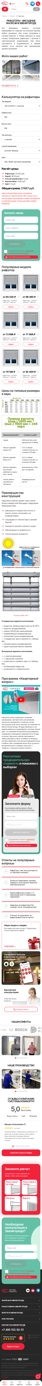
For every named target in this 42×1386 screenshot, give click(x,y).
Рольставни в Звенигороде (14, 1307)
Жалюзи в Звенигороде (13, 1300)
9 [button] (27, 1146)
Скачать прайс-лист (21, 615)
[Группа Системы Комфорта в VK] (28, 1291)
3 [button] (19, 1058)
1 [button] (15, 1058)
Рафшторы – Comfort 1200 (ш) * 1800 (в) (10, 301)
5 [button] (22, 1058)
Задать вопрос (13, 1346)
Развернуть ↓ (10, 85)
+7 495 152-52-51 (13, 1329)
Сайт (23, 1116)
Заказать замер (27, 3)
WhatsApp (33, 1116)
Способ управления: (9, 146)
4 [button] (21, 1058)
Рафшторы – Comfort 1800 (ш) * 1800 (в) (30, 339)
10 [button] (29, 1146)
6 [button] (24, 1058)
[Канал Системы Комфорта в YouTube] (33, 1291)
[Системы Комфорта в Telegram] (38, 1291)
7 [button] (26, 1058)
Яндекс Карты (12, 1116)
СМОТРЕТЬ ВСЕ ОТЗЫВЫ (21, 1153)
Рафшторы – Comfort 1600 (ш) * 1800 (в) (10, 339)
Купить (11, 307)
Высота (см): (6, 124)
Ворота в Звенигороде (12, 1313)
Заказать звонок (22, 1009)
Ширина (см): (7, 113)
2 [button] (17, 1058)
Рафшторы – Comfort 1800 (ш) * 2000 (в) (10, 376)
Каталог (5, 9)
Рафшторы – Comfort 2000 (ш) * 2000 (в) (30, 376)
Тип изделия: (6, 101)
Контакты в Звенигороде (13, 1325)
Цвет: (4, 157)
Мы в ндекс (26, 1110)
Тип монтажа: (7, 135)
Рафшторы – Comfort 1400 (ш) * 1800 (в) (30, 301)
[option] (11, 1030)
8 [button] (25, 1146)
